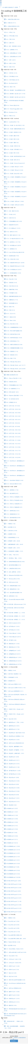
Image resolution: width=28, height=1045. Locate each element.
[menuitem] (1, 3)
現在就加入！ (14, 1041)
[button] (1, 1)
